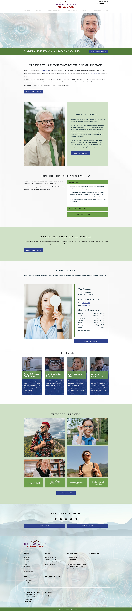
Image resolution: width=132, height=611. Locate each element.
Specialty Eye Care (54, 11)
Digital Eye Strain (71, 568)
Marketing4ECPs (63, 609)
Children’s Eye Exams (50, 557)
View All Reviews (88, 525)
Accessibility (27, 559)
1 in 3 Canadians (44, 70)
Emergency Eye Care (72, 557)
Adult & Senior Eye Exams (51, 559)
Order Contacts (72, 11)
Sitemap (26, 564)
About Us (27, 11)
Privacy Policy (27, 568)
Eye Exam (39, 11)
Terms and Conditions (29, 571)
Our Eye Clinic (27, 557)
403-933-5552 (102, 3)
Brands (84, 11)
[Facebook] (46, 595)
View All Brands (66, 493)
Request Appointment (101, 11)
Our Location (27, 562)
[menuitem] (28, 11)
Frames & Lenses (28, 580)
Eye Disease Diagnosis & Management (76, 564)
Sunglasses (26, 582)
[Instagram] (48, 595)
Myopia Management (72, 562)
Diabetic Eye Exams (50, 564)
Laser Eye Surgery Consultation (75, 566)
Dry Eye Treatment (71, 559)
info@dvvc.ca (86, 305)
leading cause (95, 73)
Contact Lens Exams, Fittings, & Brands (55, 562)
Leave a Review (44, 525)
